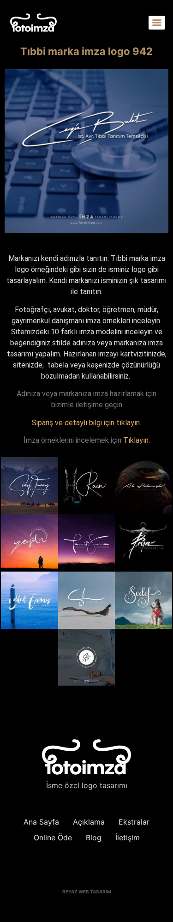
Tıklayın (136, 440)
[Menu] (157, 23)
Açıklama (89, 821)
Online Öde (53, 837)
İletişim (127, 837)
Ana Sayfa (41, 821)
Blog (93, 837)
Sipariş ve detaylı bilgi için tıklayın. (86, 422)
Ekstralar (134, 821)
